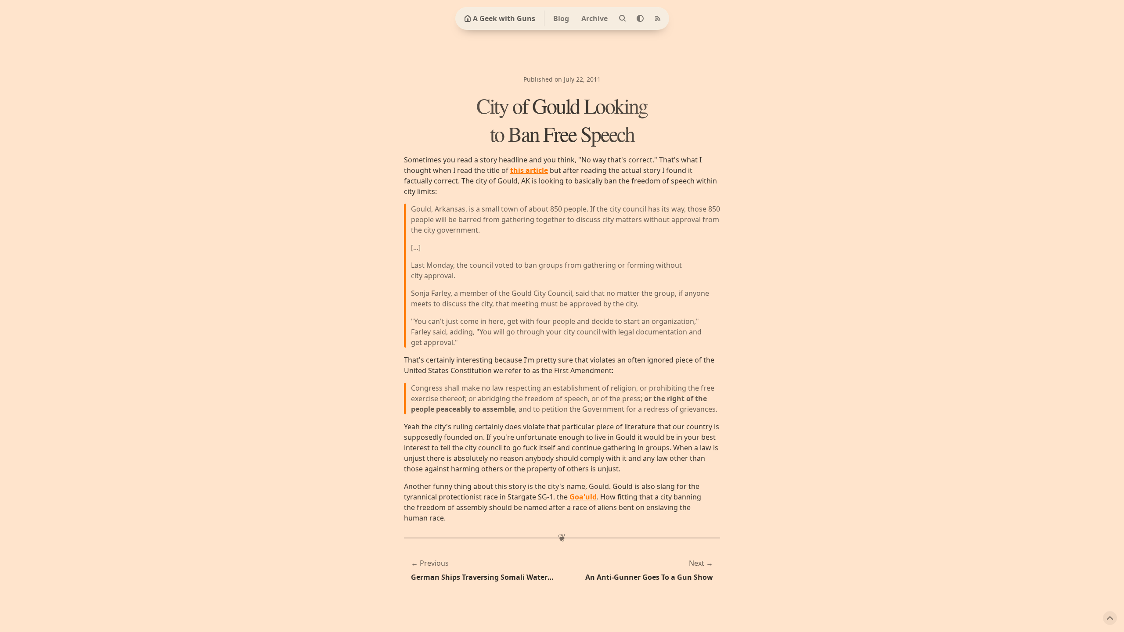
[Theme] (640, 18)
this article (529, 170)
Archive (594, 18)
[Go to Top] (1110, 618)
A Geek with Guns (504, 18)
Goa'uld (583, 497)
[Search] (622, 18)
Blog (561, 18)
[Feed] (658, 18)
